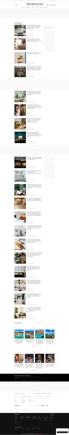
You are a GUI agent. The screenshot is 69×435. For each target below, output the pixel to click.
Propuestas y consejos (30, 179)
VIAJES (32, 7)
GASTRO (37, 7)
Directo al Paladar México (34, 428)
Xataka (15, 418)
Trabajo (34, 351)
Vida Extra (21, 419)
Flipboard (51, 5)
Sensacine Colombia (27, 429)
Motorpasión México (39, 428)
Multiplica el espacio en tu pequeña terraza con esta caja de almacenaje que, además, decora (34, 158)
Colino (28, 208)
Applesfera (16, 420)
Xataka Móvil (16, 419)
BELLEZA (23, 7)
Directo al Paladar (34, 418)
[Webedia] (16, 414)
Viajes (34, 327)
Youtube (42, 405)
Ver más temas (17, 405)
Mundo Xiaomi (16, 423)
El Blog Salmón (52, 418)
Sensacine (27, 418)
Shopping (28, 47)
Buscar (18, 5)
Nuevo (16, 5)
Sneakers (20, 380)
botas (29, 380)
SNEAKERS (41, 7)
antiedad (29, 401)
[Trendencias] (34, 4)
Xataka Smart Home (16, 422)
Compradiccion (46, 420)
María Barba (29, 49)
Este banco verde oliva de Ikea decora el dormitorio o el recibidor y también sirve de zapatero (34, 40)
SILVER (46, 7)
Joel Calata (28, 76)
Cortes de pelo (32, 380)
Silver (22, 398)
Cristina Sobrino (29, 304)
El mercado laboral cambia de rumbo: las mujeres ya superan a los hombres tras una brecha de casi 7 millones (50, 365)
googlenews (54, 5)
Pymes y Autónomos (51, 419)
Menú (14, 5)
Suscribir (47, 396)
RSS (45, 405)
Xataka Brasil (16, 429)
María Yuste (28, 222)
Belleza (29, 398)
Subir (52, 414)
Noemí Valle (28, 181)
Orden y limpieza (17, 401)
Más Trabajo (34, 370)
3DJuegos (21, 418)
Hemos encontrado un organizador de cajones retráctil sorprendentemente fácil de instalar (34, 172)
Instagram (52, 5)
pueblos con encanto (23, 402)
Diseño (28, 61)
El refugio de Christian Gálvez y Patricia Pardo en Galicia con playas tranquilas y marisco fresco (29, 340)
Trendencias (45, 418)
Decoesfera (45, 419)
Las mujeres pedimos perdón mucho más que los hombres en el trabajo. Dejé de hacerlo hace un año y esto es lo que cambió (19, 365)
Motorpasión (39, 418)
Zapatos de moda (36, 380)
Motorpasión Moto (40, 419)
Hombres (28, 113)
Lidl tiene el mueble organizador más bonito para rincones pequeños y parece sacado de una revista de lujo (34, 199)
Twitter (39, 405)
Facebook (49, 5)
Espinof (27, 419)
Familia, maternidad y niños (25, 380)
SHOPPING (28, 7)
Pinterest (47, 5)
